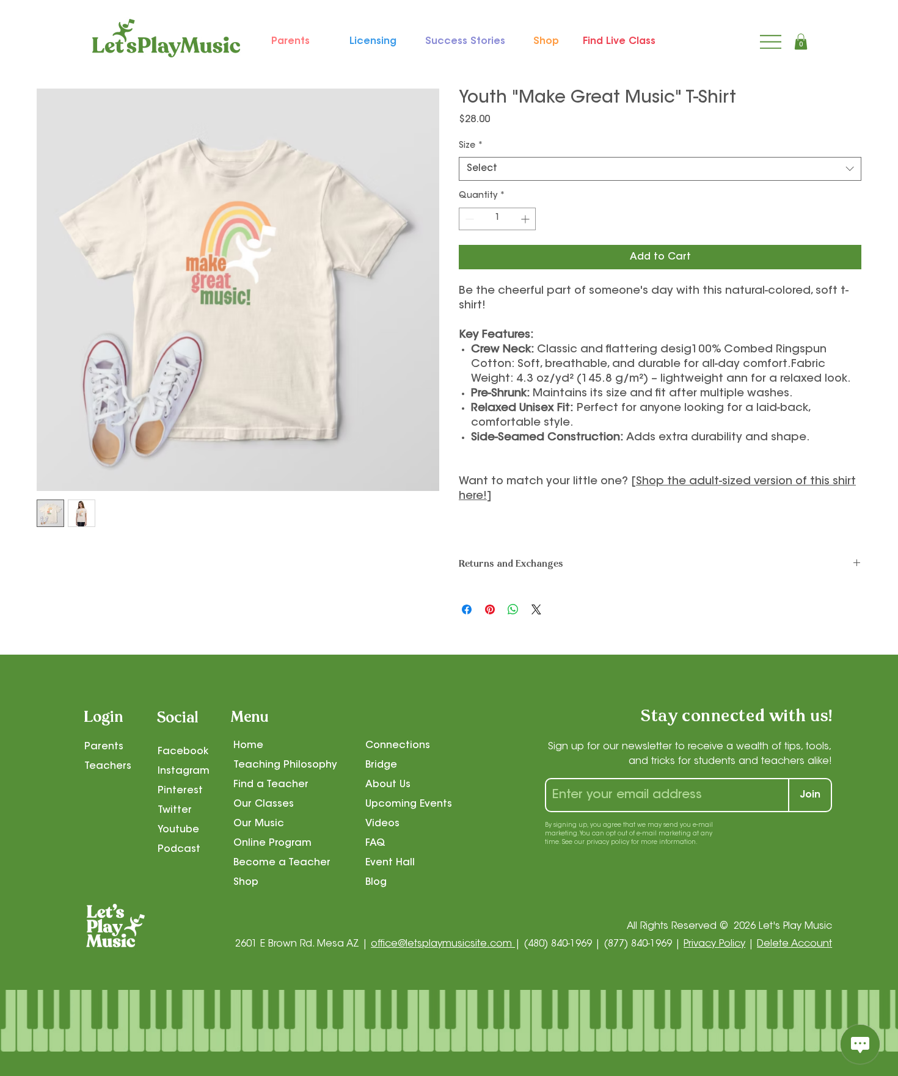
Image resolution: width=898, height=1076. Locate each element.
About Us (388, 785)
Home (248, 746)
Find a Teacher (270, 785)
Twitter (175, 810)
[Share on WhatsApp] (513, 609)
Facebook (183, 752)
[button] (801, 41)
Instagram (184, 771)
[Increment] (526, 219)
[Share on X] (536, 609)
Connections (397, 746)
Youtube (178, 830)
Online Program (272, 843)
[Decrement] (468, 219)
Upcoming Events (408, 804)
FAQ (375, 843)
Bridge (381, 765)
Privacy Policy (714, 944)
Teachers (107, 766)
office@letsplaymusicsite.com (443, 944)
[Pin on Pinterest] (490, 609)
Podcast (179, 849)
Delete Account (794, 944)
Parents (103, 747)
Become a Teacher (281, 863)
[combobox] (660, 169)
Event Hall (390, 863)
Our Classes (263, 804)
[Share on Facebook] (466, 609)
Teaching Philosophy (285, 765)
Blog (376, 882)
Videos (382, 824)
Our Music (258, 824)
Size (471, 146)
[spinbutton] (497, 219)
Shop (245, 882)
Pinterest (180, 791)
